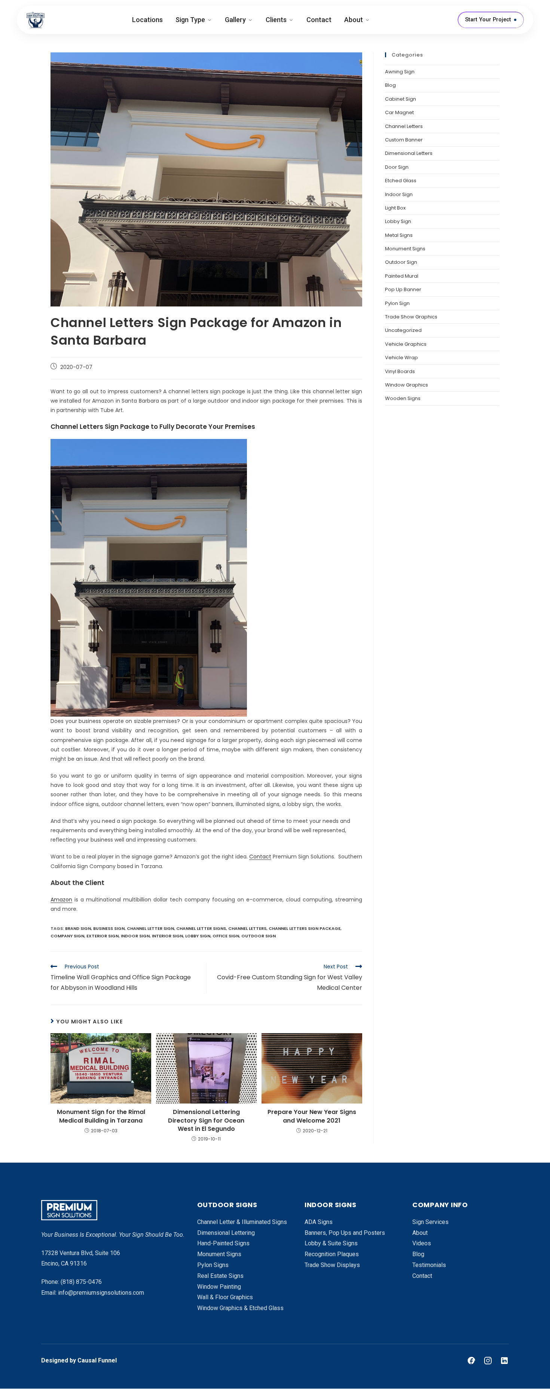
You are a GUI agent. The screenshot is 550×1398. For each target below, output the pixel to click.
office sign (226, 936)
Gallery (235, 20)
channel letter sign (150, 928)
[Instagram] (487, 1360)
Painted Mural (401, 276)
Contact (318, 20)
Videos (421, 1243)
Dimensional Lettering (226, 1232)
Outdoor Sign (401, 262)
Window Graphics (406, 384)
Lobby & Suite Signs (331, 1243)
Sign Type (190, 20)
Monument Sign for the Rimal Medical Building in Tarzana (101, 1116)
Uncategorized (403, 330)
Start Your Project (488, 19)
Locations (147, 20)
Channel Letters (404, 126)
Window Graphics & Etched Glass (240, 1308)
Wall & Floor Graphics (225, 1297)
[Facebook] (471, 1360)
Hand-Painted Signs (223, 1243)
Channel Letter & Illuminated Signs (242, 1221)
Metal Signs (399, 235)
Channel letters (247, 928)
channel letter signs (201, 928)
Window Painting (219, 1286)
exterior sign (102, 936)
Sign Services (430, 1221)
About (353, 20)
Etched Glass (400, 180)
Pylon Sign (397, 303)
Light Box (395, 207)
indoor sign (135, 936)
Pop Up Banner (403, 289)
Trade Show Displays (332, 1265)
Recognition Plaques (332, 1254)
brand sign (78, 928)
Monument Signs (405, 248)
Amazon (61, 899)
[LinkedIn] (504, 1360)
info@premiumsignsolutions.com (101, 1292)
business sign (109, 928)
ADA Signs (319, 1221)
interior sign (167, 936)
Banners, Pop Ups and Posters (345, 1232)
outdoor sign (258, 936)
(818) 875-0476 (81, 1281)
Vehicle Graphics (406, 344)
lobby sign (197, 936)
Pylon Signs (213, 1265)
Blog (390, 85)
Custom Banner (404, 139)
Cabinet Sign (400, 99)
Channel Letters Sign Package (304, 928)
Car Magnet (399, 112)
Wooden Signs (403, 398)
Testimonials (429, 1265)
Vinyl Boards (400, 371)
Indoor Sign (399, 194)
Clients (276, 20)
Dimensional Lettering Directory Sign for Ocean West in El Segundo (206, 1120)
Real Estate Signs (220, 1275)
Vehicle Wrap (401, 357)
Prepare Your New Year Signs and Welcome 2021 (312, 1116)
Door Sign (397, 167)
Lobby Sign (398, 221)
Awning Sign (400, 71)
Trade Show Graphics (411, 316)
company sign (67, 936)
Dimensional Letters (409, 153)
